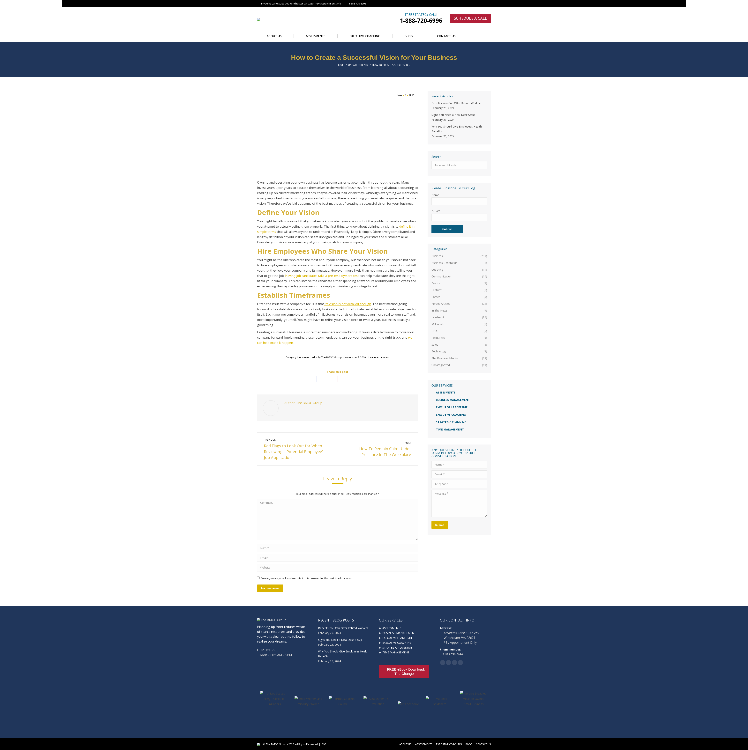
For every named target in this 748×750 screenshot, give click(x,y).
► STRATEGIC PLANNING (395, 647)
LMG (323, 744)
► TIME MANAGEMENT (394, 652)
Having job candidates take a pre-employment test (322, 276)
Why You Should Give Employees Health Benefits (456, 129)
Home (340, 65)
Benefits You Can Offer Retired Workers (456, 103)
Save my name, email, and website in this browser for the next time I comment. (307, 578)
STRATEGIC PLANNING (451, 422)
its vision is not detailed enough (347, 304)
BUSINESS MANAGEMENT (453, 400)
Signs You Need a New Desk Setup (453, 115)
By (330, 357)
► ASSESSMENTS (390, 628)
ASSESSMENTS (445, 392)
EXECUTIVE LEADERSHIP (452, 407)
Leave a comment (379, 357)
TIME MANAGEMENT (450, 429)
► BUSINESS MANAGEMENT (397, 633)
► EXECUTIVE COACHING (395, 642)
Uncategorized (358, 65)
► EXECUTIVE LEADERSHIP (396, 638)
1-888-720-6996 (421, 21)
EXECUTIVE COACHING (451, 414)
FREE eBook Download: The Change (406, 671)
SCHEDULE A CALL (470, 18)
